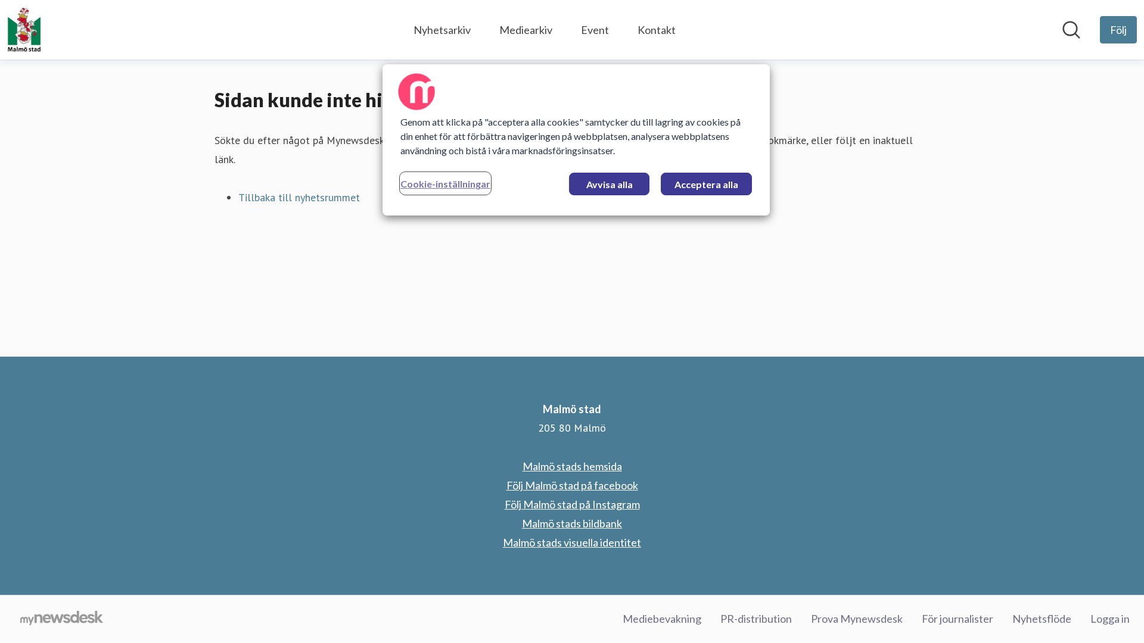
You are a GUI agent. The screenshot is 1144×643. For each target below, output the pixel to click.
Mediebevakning (662, 618)
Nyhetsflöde (1041, 618)
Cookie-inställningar (445, 183)
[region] (576, 140)
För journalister (957, 618)
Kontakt (657, 29)
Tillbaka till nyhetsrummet (299, 197)
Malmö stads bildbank (572, 523)
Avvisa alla (609, 184)
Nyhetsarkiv (442, 29)
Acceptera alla (706, 184)
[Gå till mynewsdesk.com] (61, 619)
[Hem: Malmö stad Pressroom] (24, 29)
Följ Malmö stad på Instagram (572, 504)
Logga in (1110, 618)
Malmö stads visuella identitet (572, 542)
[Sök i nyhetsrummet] (1071, 29)
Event (595, 29)
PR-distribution (756, 618)
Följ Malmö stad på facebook (572, 485)
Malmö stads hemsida (572, 466)
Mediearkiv (525, 29)
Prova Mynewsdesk (857, 618)
